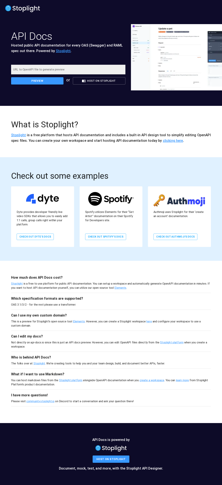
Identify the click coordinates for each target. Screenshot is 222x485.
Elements (120, 287)
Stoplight (63, 51)
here (149, 321)
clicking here (173, 140)
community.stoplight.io (40, 401)
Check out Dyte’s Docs (35, 236)
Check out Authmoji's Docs (175, 236)
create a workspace (152, 380)
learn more (182, 380)
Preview (37, 80)
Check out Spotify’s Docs (105, 236)
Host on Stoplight (101, 80)
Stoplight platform (171, 342)
